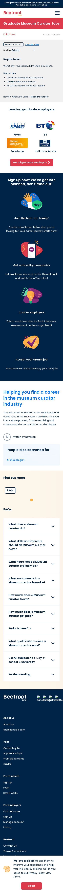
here (45, 5)
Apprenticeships (12, 753)
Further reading (19, 674)
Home (6, 96)
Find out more (11, 811)
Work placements (13, 758)
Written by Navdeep (21, 437)
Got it (31, 885)
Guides (7, 764)
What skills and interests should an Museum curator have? (27, 545)
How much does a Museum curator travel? (27, 597)
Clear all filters (32, 44)
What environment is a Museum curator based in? (27, 580)
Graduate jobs (11, 748)
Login (6, 787)
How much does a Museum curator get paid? (27, 614)
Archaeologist (16, 460)
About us (8, 724)
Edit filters (9, 34)
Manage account (13, 822)
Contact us (10, 845)
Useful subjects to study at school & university (27, 660)
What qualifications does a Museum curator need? (27, 643)
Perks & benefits (20, 628)
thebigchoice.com (14, 729)
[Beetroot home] (12, 13)
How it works (10, 793)
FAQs (10, 490)
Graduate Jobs (20, 96)
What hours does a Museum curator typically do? (28, 564)
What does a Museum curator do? (23, 526)
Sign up (7, 782)
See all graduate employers (30, 162)
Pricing (7, 827)
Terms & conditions (14, 851)
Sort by (7, 50)
